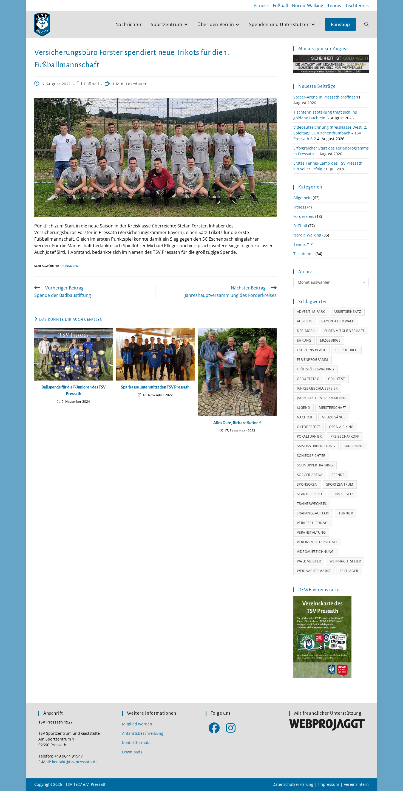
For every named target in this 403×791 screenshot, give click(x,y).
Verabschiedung (312, 522)
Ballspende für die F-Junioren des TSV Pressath (73, 390)
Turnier (346, 513)
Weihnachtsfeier (345, 561)
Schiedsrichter (311, 455)
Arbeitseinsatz (347, 311)
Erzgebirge (330, 340)
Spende (338, 474)
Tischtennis (357, 5)
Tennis (334, 5)
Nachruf (305, 417)
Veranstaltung (311, 532)
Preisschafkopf (345, 436)
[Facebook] (214, 727)
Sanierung (354, 446)
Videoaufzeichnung (315, 551)
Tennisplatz (342, 494)
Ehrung (304, 340)
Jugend (303, 407)
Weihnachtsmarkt (314, 570)
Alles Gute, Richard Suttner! (237, 423)
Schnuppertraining (315, 465)
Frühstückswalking (315, 369)
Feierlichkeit (346, 350)
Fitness (261, 5)
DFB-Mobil (306, 330)
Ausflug (305, 321)
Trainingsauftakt (313, 513)
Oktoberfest (308, 426)
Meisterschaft (332, 407)
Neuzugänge (334, 417)
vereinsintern (356, 784)
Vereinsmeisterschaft (317, 542)
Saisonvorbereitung (316, 446)
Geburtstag (308, 378)
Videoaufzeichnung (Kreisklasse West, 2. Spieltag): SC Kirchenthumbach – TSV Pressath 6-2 (330, 133)
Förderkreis (303, 216)
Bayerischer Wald (337, 321)
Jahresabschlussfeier (317, 388)
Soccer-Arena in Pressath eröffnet (324, 97)
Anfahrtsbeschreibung (142, 733)
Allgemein (302, 197)
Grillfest (336, 378)
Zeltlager (349, 570)
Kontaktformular (137, 742)
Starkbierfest (309, 494)
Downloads (132, 752)
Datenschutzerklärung (293, 784)
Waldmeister (309, 561)
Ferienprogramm (312, 359)
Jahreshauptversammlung (322, 398)
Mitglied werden (137, 724)
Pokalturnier (309, 436)
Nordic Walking (307, 5)
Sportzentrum (339, 484)
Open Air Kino (341, 426)
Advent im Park (311, 311)
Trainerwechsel (312, 503)
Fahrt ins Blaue (311, 350)
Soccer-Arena (310, 474)
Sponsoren (69, 266)
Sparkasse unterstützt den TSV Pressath (155, 387)
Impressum (328, 784)
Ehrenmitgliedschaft (344, 330)
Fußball (280, 5)
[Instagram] (230, 727)
